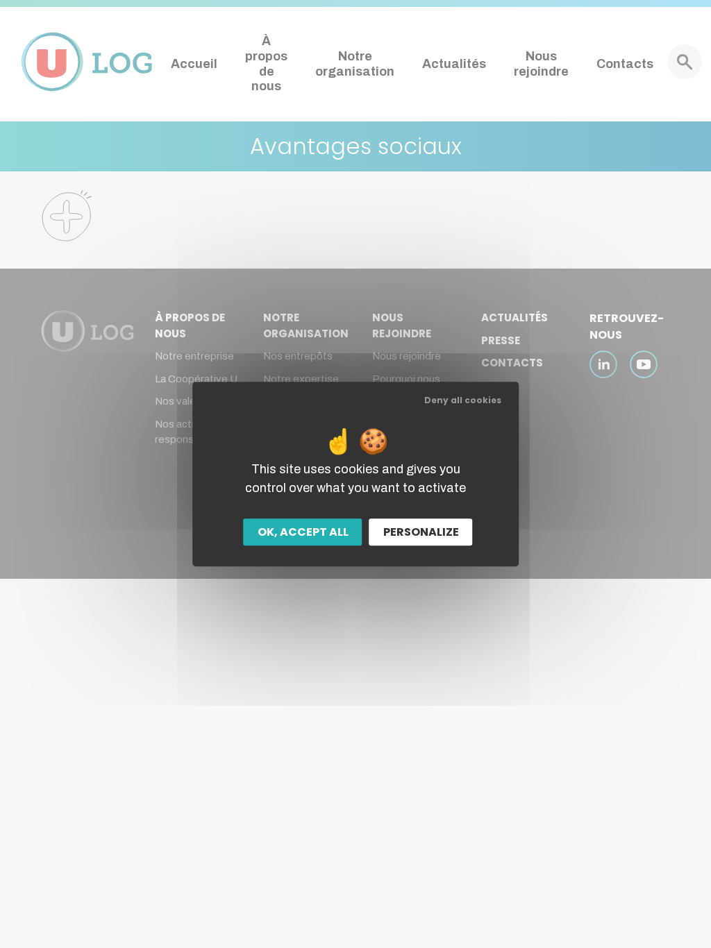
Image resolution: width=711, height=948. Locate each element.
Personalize (421, 532)
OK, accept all (303, 532)
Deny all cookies (462, 400)
